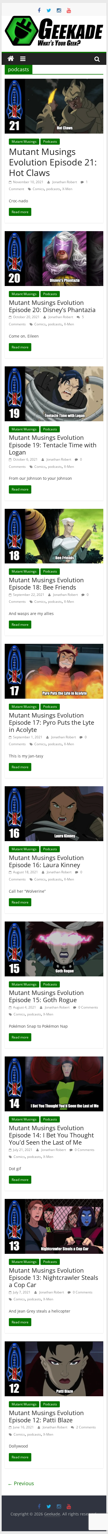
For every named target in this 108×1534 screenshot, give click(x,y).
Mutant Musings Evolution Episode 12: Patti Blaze (46, 1416)
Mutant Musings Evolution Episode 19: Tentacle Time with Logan (53, 444)
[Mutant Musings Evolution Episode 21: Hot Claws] (54, 82)
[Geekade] (11, 59)
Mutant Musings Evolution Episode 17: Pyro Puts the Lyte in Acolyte (51, 722)
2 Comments (85, 1427)
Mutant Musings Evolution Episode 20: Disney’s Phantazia (52, 306)
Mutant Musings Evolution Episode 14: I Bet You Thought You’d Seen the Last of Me (51, 1135)
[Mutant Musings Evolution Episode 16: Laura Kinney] (54, 790)
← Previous (20, 1483)
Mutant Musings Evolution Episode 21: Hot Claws (53, 162)
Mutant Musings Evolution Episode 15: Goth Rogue (46, 996)
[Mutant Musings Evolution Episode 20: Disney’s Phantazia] (54, 234)
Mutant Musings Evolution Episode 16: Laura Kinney (46, 861)
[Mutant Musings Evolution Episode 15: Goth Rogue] (54, 925)
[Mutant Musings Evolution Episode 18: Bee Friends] (54, 512)
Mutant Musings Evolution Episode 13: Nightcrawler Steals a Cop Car (53, 1277)
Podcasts (50, 141)
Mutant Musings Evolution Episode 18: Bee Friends (46, 583)
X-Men (67, 189)
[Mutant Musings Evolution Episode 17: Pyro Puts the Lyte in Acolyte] (54, 647)
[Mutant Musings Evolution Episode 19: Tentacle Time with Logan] (54, 370)
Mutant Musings (24, 141)
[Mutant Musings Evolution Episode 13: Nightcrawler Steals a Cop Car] (54, 1202)
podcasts (53, 189)
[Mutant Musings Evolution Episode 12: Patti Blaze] (54, 1345)
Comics (38, 189)
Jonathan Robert (65, 182)
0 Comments (88, 1007)
